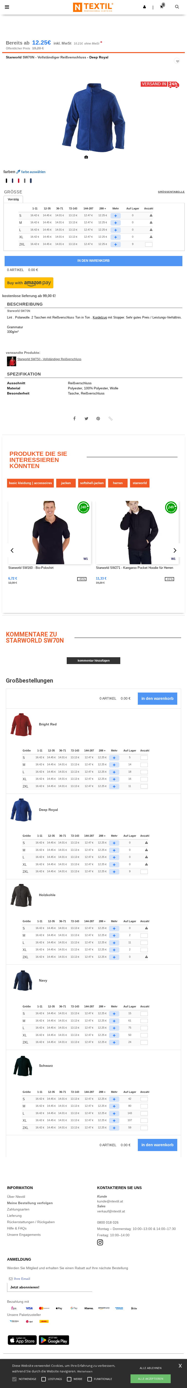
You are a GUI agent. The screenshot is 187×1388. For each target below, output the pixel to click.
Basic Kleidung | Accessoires (30, 483)
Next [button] (177, 120)
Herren (118, 483)
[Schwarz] (6, 180)
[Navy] (12, 180)
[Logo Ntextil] (93, 7)
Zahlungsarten (18, 1209)
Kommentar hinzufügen (94, 660)
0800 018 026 (108, 1222)
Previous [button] (12, 120)
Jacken (66, 483)
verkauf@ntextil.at (111, 1211)
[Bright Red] (18, 180)
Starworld (14, 57)
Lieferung (14, 1216)
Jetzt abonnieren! (24, 1287)
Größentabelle (171, 192)
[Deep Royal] (31, 180)
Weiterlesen (85, 1371)
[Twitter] (86, 418)
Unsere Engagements (24, 1235)
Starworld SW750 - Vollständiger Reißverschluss (49, 359)
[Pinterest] (98, 418)
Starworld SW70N (18, 311)
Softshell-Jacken (92, 483)
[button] (144, 7)
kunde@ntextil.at (110, 1201)
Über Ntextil (16, 1197)
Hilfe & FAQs (17, 1228)
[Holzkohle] (25, 180)
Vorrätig (13, 199)
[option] (93, 116)
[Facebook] (74, 418)
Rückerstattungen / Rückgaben (31, 1222)
